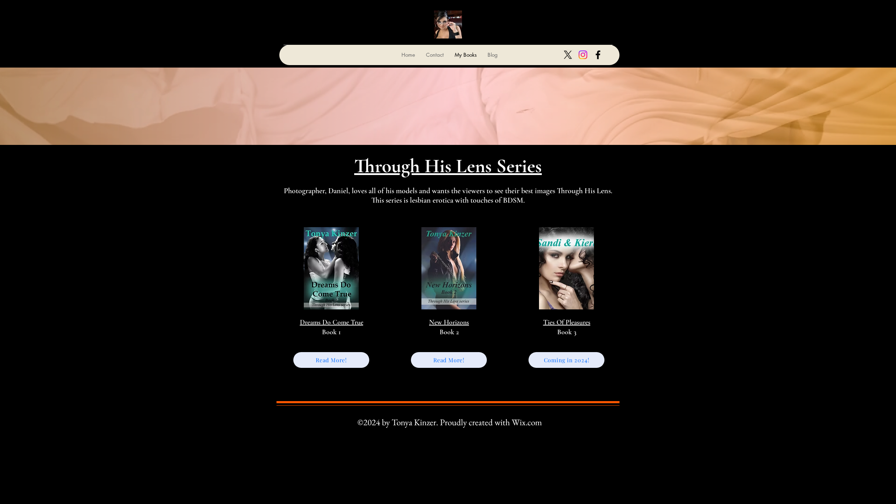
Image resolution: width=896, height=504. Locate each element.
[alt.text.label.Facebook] (598, 55)
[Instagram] (583, 55)
